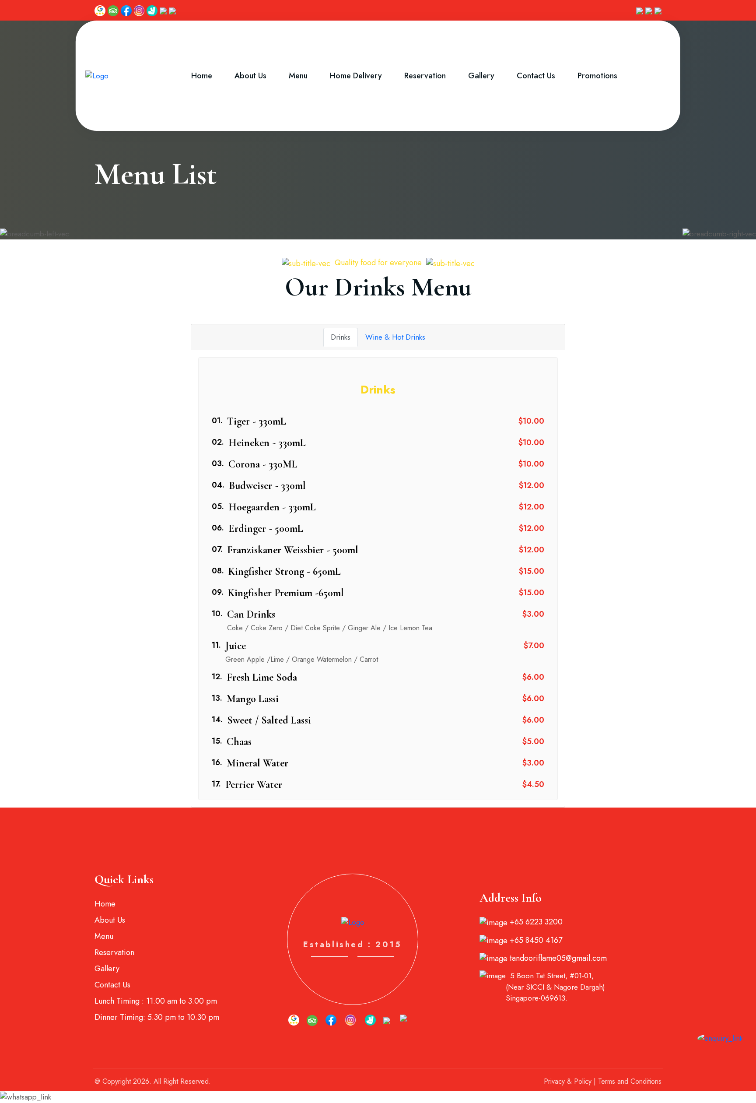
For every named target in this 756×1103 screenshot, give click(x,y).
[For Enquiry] (720, 1038)
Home (201, 75)
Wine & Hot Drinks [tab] (395, 337)
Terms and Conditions (630, 1081)
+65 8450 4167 (535, 940)
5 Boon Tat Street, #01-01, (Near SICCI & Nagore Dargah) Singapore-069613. (555, 986)
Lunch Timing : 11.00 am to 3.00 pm (155, 1001)
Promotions (597, 75)
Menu (298, 75)
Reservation (425, 75)
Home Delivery (356, 75)
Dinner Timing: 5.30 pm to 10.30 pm (156, 1017)
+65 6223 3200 (535, 921)
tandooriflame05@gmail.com (557, 958)
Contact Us (536, 75)
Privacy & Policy (568, 1081)
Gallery (481, 75)
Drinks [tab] (340, 337)
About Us (250, 75)
